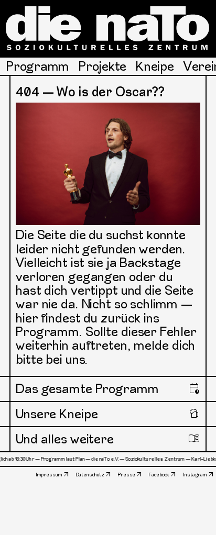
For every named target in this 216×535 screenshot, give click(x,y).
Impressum (49, 474)
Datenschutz (90, 474)
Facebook (159, 474)
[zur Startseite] (108, 28)
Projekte (102, 66)
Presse (126, 474)
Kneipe (155, 66)
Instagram (195, 474)
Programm (37, 66)
